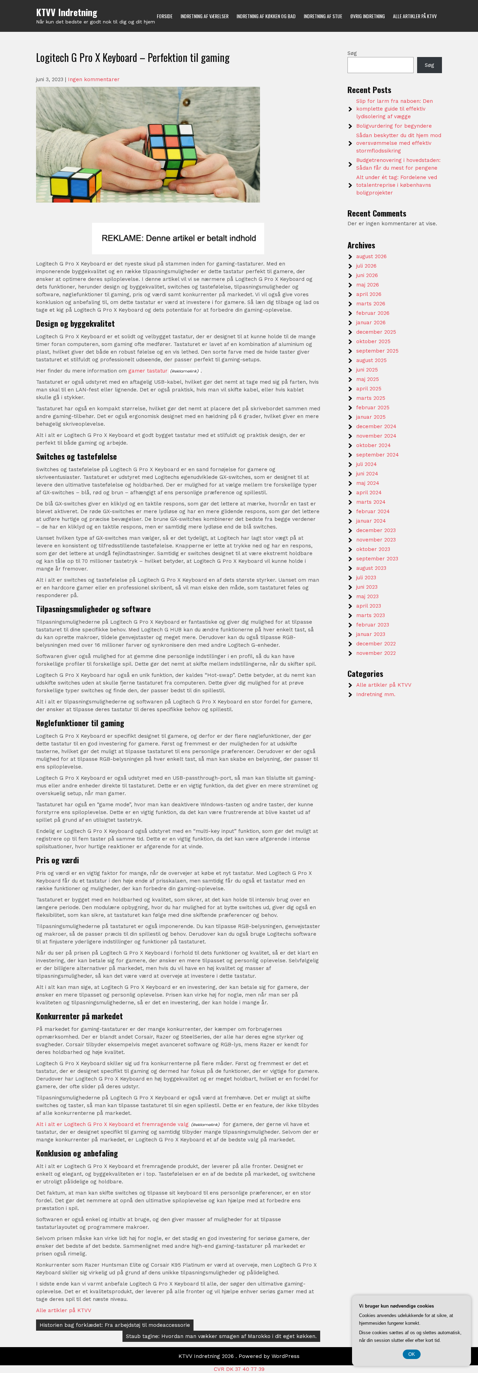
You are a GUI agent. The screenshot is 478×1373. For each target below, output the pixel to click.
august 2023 (371, 568)
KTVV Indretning (66, 12)
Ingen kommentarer (94, 79)
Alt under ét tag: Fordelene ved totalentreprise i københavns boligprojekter (396, 185)
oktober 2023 (373, 549)
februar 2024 (373, 511)
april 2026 (368, 294)
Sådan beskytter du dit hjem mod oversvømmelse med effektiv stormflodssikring (398, 143)
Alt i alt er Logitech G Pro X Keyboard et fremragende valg (112, 1124)
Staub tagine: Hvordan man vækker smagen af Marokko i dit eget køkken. (221, 1336)
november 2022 (376, 653)
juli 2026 (366, 266)
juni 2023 (367, 587)
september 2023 (377, 558)
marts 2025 (370, 398)
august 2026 (371, 256)
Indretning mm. (375, 694)
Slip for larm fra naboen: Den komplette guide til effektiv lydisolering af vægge (394, 109)
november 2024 (376, 436)
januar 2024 (371, 521)
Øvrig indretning (367, 16)
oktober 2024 (373, 445)
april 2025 (368, 388)
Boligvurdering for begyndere (394, 126)
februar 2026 (372, 313)
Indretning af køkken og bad (266, 16)
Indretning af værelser (205, 16)
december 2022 (376, 644)
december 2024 (376, 426)
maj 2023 (367, 596)
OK (411, 1354)
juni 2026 (367, 275)
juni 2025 (367, 370)
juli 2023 (366, 577)
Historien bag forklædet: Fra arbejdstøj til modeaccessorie (115, 1325)
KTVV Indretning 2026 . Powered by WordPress (239, 1356)
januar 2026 (371, 322)
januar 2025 (371, 417)
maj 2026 (367, 285)
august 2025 (371, 360)
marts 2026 (370, 303)
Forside (165, 16)
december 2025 (376, 332)
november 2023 (376, 540)
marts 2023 (370, 615)
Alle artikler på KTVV (415, 16)
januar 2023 (370, 634)
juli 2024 (366, 464)
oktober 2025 (373, 341)
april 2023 (368, 606)
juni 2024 (367, 473)
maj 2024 (367, 483)
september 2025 (377, 351)
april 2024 (369, 492)
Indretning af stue (323, 16)
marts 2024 (371, 502)
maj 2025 (367, 379)
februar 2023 (372, 625)
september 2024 (377, 455)
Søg (352, 53)
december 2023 (376, 530)
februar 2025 (372, 407)
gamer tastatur (148, 371)
